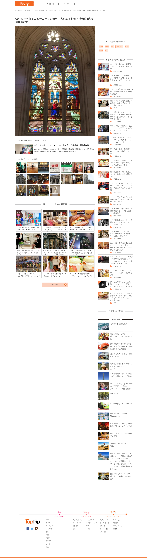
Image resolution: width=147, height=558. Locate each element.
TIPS (87, 526)
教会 (112, 46)
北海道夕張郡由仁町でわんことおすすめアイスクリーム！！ (121, 366)
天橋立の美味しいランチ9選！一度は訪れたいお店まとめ (121, 336)
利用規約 (115, 523)
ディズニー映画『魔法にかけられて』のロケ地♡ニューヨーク (121, 151)
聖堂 (106, 50)
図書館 (101, 50)
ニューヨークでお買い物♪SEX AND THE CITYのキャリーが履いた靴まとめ (121, 234)
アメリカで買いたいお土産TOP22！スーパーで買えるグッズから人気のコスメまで (121, 284)
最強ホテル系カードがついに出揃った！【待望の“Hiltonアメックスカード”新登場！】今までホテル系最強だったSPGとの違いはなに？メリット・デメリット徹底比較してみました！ (121, 461)
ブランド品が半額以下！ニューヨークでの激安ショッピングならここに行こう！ (121, 128)
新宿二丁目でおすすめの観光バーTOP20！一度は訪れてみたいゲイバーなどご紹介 (121, 386)
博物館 (107, 46)
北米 (28, 10)
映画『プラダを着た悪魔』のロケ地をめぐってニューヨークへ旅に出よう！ (121, 103)
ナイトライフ (77, 523)
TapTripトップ (104, 520)
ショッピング (90, 520)
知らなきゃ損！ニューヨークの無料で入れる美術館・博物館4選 (79, 10)
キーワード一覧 (104, 523)
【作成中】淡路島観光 (118, 324)
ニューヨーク (52, 10)
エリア (67, 4)
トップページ (19, 10)
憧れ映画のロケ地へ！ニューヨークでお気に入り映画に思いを (121, 174)
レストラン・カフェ (92, 523)
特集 (47, 547)
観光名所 (75, 526)
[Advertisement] (115, 27)
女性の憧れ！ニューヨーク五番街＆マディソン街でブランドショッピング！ (121, 222)
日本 (47, 520)
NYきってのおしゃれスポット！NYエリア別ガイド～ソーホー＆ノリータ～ (121, 140)
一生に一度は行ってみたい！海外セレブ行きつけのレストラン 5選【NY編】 (121, 199)
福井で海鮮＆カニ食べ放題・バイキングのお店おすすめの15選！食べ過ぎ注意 (121, 346)
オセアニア (49, 529)
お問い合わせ (104, 532)
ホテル (75, 529)
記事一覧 (51, 4)
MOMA (127, 46)
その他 (88, 529)
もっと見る (55, 284)
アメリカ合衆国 (39, 10)
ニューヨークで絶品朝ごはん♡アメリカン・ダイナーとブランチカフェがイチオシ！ (121, 163)
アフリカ (48, 541)
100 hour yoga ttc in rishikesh (121, 404)
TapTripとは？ (117, 520)
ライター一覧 (104, 529)
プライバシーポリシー (119, 526)
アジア (48, 523)
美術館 (101, 46)
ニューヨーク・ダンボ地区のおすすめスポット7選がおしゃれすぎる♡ (121, 211)
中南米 (48, 538)
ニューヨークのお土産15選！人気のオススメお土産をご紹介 (121, 66)
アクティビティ (77, 520)
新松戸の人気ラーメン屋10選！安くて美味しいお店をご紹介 (121, 476)
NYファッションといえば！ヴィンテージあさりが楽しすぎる (121, 273)
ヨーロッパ (49, 526)
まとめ (48, 544)
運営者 (115, 529)
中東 (47, 535)
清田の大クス (115, 394)
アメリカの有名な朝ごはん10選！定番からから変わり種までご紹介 (121, 91)
